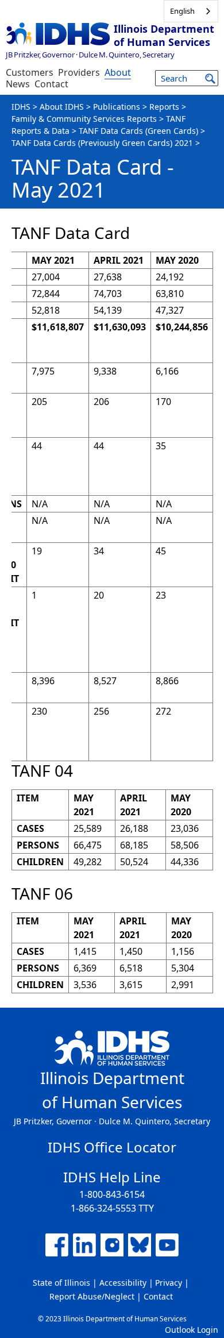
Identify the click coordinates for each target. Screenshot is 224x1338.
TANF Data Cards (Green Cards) (138, 130)
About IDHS (62, 106)
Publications (116, 106)
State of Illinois (61, 1282)
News (18, 84)
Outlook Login (191, 1329)
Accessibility (122, 1282)
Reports (164, 106)
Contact (51, 84)
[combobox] (191, 11)
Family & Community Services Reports (84, 118)
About (118, 72)
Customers (29, 72)
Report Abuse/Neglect (91, 1296)
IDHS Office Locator (112, 1147)
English (182, 11)
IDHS (20, 106)
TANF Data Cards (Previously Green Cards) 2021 (102, 142)
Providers (79, 72)
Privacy (168, 1282)
